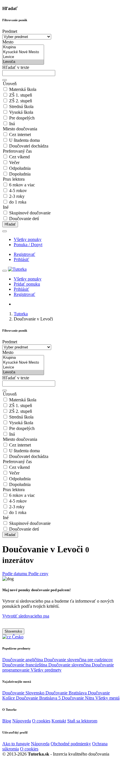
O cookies (41, 720)
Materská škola (22, 89)
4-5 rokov (18, 190)
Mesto (7, 41)
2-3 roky (17, 196)
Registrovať (24, 254)
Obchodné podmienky (71, 743)
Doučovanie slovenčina (70, 664)
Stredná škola (21, 106)
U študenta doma (24, 140)
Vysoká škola (21, 112)
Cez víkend (19, 156)
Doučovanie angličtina (23, 659)
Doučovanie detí (24, 218)
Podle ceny (38, 573)
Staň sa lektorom (82, 720)
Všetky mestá (107, 698)
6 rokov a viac (22, 184)
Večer (14, 162)
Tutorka (21, 313)
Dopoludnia (20, 174)
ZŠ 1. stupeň (20, 95)
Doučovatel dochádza (28, 146)
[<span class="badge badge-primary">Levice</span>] (23, 57)
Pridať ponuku (27, 284)
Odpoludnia (20, 168)
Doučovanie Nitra (78, 698)
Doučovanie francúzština (25, 664)
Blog (6, 720)
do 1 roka (17, 202)
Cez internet (20, 134)
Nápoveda (21, 720)
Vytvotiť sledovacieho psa (25, 615)
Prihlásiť (21, 259)
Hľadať (10, 224)
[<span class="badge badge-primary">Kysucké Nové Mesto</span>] (23, 52)
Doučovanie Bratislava (66, 692)
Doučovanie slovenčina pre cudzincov (78, 659)
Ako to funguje (16, 743)
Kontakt (58, 720)
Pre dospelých (22, 117)
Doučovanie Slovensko (23, 692)
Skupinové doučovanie (30, 212)
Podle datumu (15, 573)
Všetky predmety (46, 670)
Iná (12, 123)
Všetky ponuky (27, 239)
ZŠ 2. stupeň (20, 100)
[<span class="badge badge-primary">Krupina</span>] (23, 47)
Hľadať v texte (15, 67)
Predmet (9, 31)
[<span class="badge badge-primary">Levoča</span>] (23, 61)
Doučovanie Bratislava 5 (39, 698)
